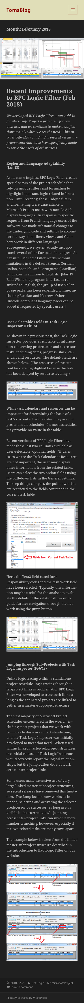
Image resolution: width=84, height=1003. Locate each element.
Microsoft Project (62, 983)
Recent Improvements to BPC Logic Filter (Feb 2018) (40, 97)
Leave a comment (22, 987)
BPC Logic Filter (52, 177)
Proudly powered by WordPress (26, 998)
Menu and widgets (73, 14)
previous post (41, 336)
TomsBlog (18, 9)
